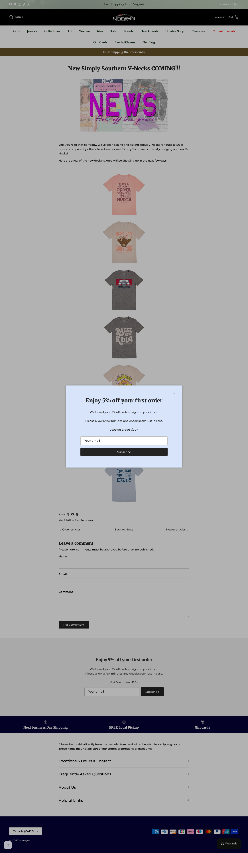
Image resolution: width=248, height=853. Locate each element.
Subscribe (124, 452)
